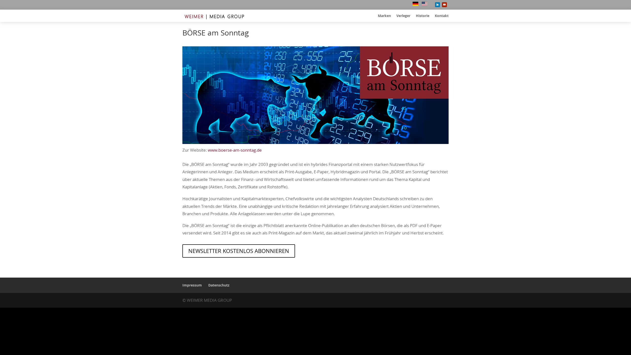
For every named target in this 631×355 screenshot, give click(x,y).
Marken (384, 16)
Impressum (192, 285)
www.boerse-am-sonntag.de (235, 150)
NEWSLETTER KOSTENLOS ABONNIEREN (238, 250)
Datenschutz (218, 285)
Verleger (403, 16)
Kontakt (442, 16)
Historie (422, 16)
